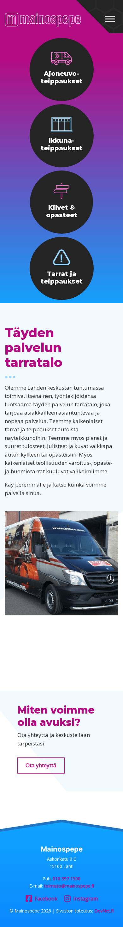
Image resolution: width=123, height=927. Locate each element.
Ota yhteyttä (41, 765)
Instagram (85, 898)
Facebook (46, 898)
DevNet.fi (104, 911)
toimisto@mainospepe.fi (69, 886)
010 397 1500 (66, 879)
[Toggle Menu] (110, 19)
